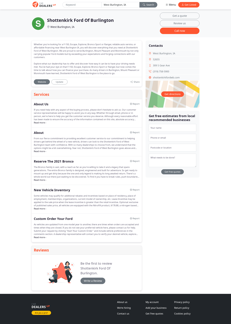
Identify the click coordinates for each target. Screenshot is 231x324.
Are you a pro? (41, 313)
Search (150, 4)
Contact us (123, 313)
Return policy (181, 307)
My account (152, 302)
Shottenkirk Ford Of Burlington (80, 20)
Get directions (173, 94)
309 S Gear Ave (161, 65)
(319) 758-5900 (161, 71)
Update (59, 81)
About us (122, 302)
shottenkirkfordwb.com (166, 77)
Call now (179, 31)
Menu (172, 4)
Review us (180, 23)
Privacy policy (182, 302)
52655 (156, 59)
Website (42, 81)
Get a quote (179, 16)
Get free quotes (172, 171)
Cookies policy (182, 313)
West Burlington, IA (62, 27)
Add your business (156, 307)
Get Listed (190, 4)
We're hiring (124, 307)
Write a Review (93, 281)
